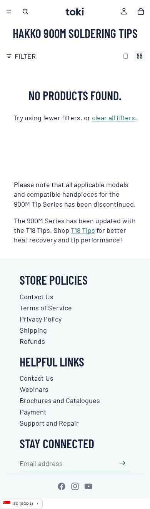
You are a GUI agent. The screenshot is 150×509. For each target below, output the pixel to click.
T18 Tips (83, 230)
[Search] (25, 11)
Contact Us (36, 296)
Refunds (32, 341)
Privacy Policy (41, 319)
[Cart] (140, 11)
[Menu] (9, 11)
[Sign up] (122, 463)
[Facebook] (61, 486)
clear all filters (113, 117)
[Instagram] (75, 486)
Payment (33, 412)
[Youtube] (88, 486)
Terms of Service (46, 307)
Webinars (34, 389)
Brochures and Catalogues (60, 400)
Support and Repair (49, 423)
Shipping (33, 330)
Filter (25, 56)
